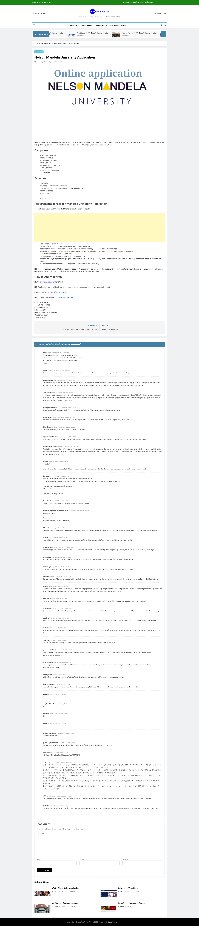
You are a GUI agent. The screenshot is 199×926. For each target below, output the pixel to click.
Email (81, 859)
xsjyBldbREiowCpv (49, 704)
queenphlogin (47, 608)
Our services (87, 25)
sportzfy (46, 752)
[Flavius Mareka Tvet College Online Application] (87, 36)
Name (39, 859)
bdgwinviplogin (48, 547)
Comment (41, 833)
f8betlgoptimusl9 (49, 407)
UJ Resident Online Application (65, 903)
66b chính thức (48, 380)
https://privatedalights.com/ (52, 655)
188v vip (46, 640)
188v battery (47, 392)
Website (125, 859)
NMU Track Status (58, 292)
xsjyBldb (46, 694)
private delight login (49, 650)
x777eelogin (47, 796)
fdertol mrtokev (48, 427)
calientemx (47, 576)
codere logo (47, 567)
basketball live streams (51, 446)
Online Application (47, 282)
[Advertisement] (99, 227)
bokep (45, 352)
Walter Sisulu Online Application (65, 888)
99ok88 (45, 537)
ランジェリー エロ (49, 762)
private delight (48, 662)
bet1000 (46, 476)
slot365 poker (47, 628)
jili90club (46, 806)
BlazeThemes (112, 922)
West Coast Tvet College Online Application (137, 2)
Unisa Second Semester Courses (131, 903)
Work (123, 25)
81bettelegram (48, 528)
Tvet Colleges (101, 25)
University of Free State (128, 888)
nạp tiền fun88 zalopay (50, 437)
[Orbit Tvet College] (135, 36)
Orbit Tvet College (148, 33)
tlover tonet (47, 501)
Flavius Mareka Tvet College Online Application (110, 33)
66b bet (45, 586)
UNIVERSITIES (73, 25)
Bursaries (114, 25)
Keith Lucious (47, 417)
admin (39, 62)
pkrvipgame (47, 557)
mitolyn (45, 461)
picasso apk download (50, 743)
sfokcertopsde (48, 684)
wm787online (119, 677)
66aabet (46, 598)
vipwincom (46, 618)
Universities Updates (64, 297)
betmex (45, 370)
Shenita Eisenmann (49, 733)
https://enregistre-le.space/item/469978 (56, 511)
